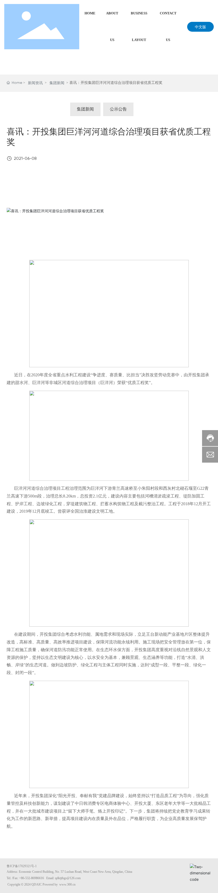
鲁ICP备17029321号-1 (22, 866)
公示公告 (118, 109)
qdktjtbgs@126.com (68, 878)
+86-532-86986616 (31, 878)
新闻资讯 (35, 83)
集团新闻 (56, 83)
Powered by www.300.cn (59, 884)
